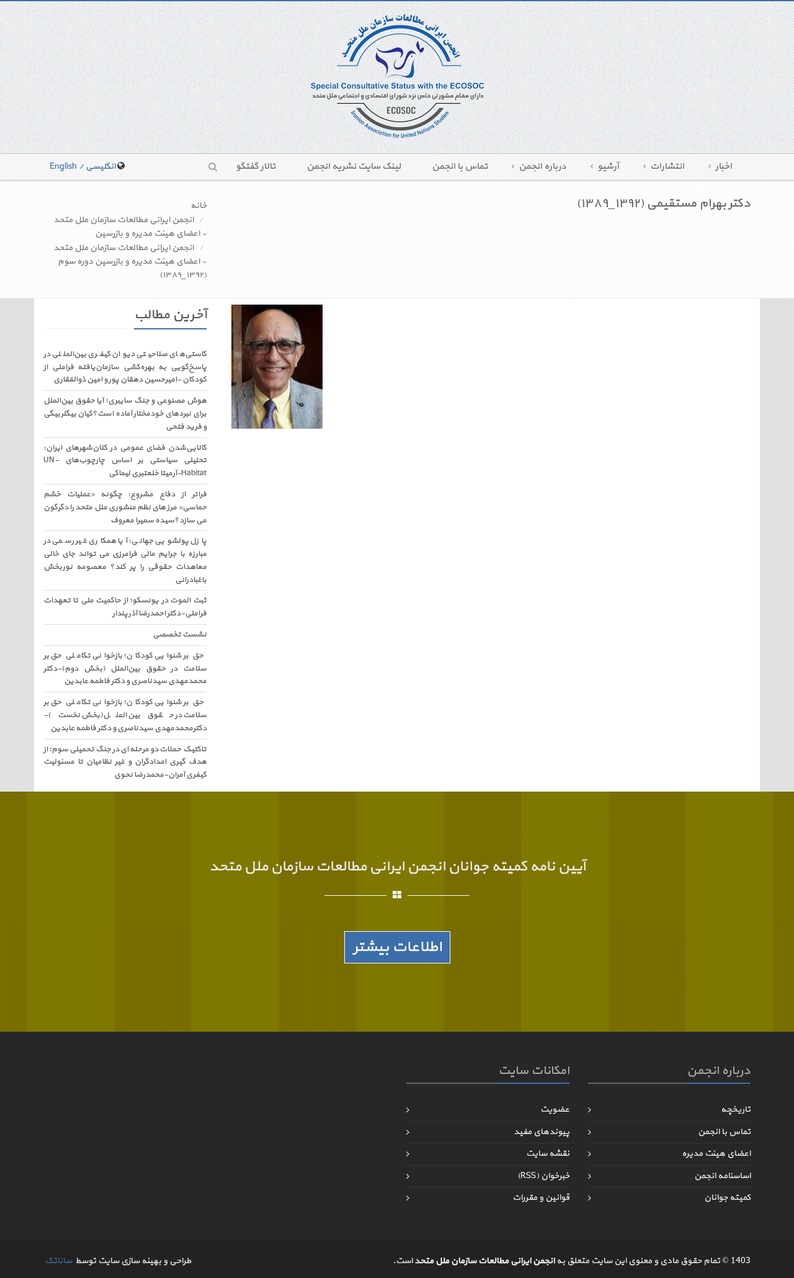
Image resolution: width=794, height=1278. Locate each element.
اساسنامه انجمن (722, 1175)
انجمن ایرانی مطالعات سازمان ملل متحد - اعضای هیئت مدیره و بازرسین (130, 226)
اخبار (723, 166)
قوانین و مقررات (540, 1197)
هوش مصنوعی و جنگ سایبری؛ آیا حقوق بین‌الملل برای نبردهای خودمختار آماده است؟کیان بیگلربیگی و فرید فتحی (125, 414)
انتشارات (667, 166)
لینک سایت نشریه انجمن (353, 166)
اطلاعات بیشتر (397, 947)
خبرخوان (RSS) (543, 1175)
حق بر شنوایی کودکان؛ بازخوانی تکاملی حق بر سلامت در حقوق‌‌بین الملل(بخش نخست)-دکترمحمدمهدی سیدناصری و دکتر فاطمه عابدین (125, 715)
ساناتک (58, 1260)
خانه (198, 205)
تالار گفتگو (255, 166)
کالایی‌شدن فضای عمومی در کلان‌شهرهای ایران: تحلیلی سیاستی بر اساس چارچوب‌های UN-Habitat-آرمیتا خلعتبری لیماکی (125, 461)
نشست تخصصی (180, 634)
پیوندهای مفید (541, 1131)
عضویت (554, 1109)
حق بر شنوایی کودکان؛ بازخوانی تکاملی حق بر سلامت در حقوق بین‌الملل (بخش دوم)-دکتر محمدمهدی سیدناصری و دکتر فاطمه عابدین (125, 669)
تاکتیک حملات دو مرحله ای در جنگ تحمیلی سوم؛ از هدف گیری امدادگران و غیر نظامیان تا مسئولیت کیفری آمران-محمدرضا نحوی (125, 762)
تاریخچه (736, 1109)
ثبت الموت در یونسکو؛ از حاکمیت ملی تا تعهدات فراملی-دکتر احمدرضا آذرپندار (125, 607)
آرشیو (608, 166)
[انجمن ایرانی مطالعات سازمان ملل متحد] (397, 75)
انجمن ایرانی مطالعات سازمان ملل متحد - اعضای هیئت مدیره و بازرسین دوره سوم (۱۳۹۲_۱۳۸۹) (130, 261)
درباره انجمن (542, 166)
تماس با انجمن (460, 166)
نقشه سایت (547, 1153)
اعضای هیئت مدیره (716, 1153)
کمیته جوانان (727, 1197)
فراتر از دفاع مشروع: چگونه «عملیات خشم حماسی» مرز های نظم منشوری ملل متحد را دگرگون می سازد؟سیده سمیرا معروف (125, 507)
